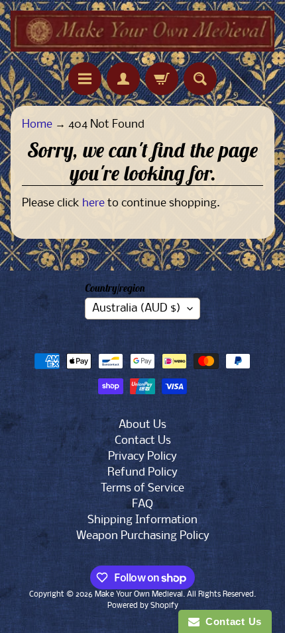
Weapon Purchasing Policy (142, 536)
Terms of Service (142, 488)
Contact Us (143, 441)
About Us (142, 425)
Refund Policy (142, 472)
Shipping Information (142, 520)
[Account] (123, 78)
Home (37, 124)
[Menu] (84, 78)
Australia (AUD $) (136, 308)
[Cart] (161, 78)
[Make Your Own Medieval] (142, 31)
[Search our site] (200, 78)
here (93, 203)
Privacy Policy (142, 456)
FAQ (142, 504)
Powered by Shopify (142, 606)
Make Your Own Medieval (139, 595)
